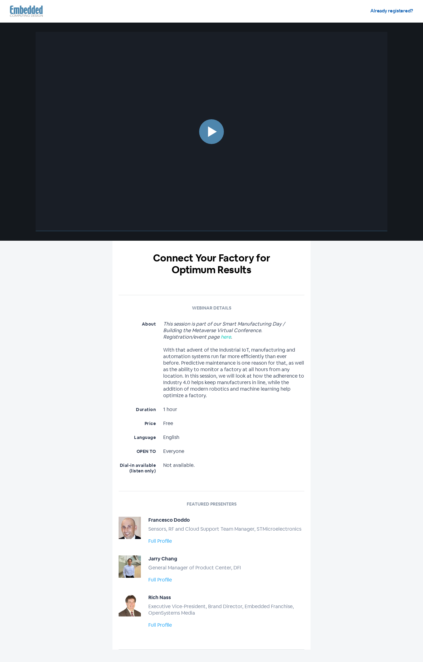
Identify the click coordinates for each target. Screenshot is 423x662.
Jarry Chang (162, 558)
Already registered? (391, 11)
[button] (211, 131)
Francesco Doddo (169, 520)
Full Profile (160, 541)
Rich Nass (159, 597)
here (226, 337)
